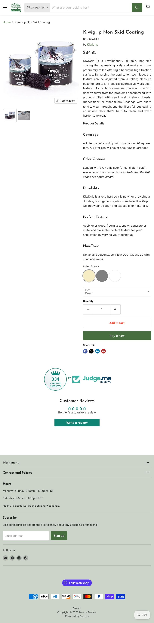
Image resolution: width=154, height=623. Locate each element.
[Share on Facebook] (85, 351)
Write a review (77, 423)
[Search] (137, 7)
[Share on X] (91, 351)
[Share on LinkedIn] (97, 351)
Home (7, 22)
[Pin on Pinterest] (103, 351)
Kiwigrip (92, 44)
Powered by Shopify (77, 616)
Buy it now (117, 336)
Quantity (88, 301)
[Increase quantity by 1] (115, 309)
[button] (9, 115)
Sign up (59, 535)
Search (77, 608)
